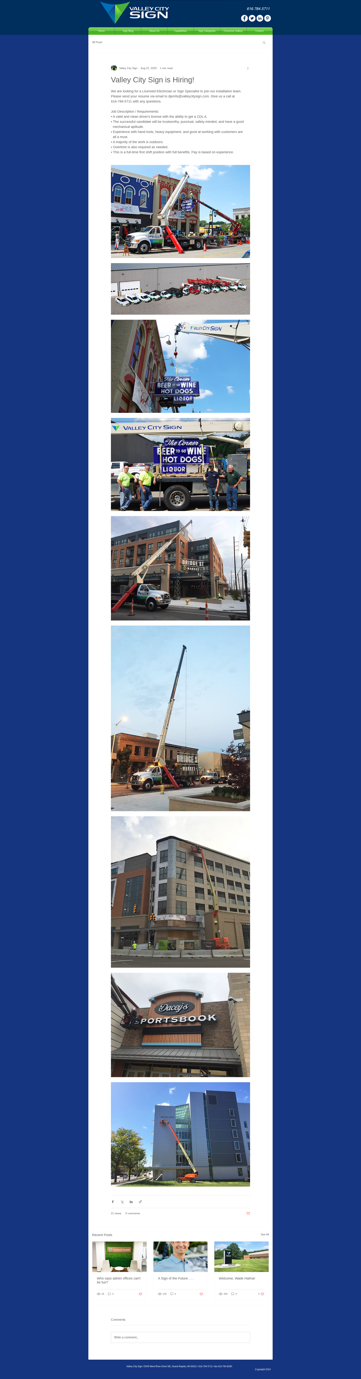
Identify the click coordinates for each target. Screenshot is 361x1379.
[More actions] (248, 68)
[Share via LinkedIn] (131, 1202)
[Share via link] (140, 1202)
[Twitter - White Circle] (252, 18)
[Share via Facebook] (113, 1202)
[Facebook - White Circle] (244, 18)
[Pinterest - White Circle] (267, 18)
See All (265, 1234)
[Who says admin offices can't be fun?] (119, 1257)
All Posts (97, 42)
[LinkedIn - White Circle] (259, 18)
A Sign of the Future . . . (175, 1278)
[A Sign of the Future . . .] (180, 1257)
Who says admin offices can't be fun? (118, 1280)
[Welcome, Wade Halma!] (241, 1257)
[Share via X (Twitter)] (122, 1202)
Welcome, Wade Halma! (237, 1278)
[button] (264, 42)
